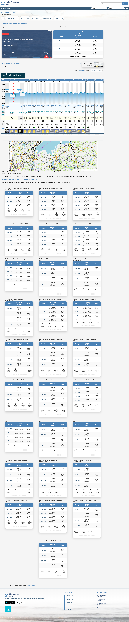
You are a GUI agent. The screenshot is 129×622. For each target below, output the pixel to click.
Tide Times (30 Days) (12, 18)
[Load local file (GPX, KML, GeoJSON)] (11, 147)
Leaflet (75, 170)
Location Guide (59, 18)
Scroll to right (102, 107)
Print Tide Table (97, 70)
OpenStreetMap (86, 170)
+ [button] (10, 153)
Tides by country (5, 8)
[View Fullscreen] (11, 143)
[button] (71, 146)
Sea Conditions (25, 18)
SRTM (96, 170)
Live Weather (35, 18)
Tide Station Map (47, 18)
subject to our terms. (31, 585)
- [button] (10, 158)
